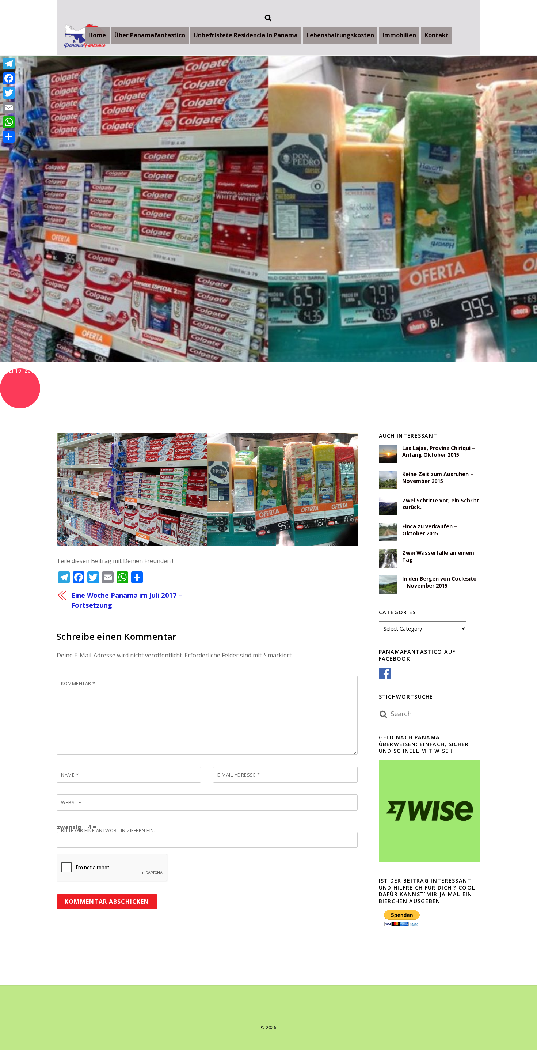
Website (71, 802)
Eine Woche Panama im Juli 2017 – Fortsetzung (126, 599)
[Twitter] (8, 93)
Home (97, 35)
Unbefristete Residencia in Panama (246, 35)
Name (70, 774)
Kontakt (436, 35)
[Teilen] (8, 136)
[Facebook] (8, 78)
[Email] (8, 107)
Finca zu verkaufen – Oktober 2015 (429, 530)
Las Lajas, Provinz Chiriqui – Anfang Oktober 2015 (438, 451)
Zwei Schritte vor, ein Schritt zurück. (440, 504)
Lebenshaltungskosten (340, 35)
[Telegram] (8, 63)
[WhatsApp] (8, 122)
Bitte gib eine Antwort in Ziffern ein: (108, 830)
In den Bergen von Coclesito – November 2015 (439, 582)
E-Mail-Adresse (238, 774)
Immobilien (399, 35)
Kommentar (78, 683)
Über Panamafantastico (149, 35)
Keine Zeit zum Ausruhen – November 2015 (437, 477)
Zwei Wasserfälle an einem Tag (438, 556)
